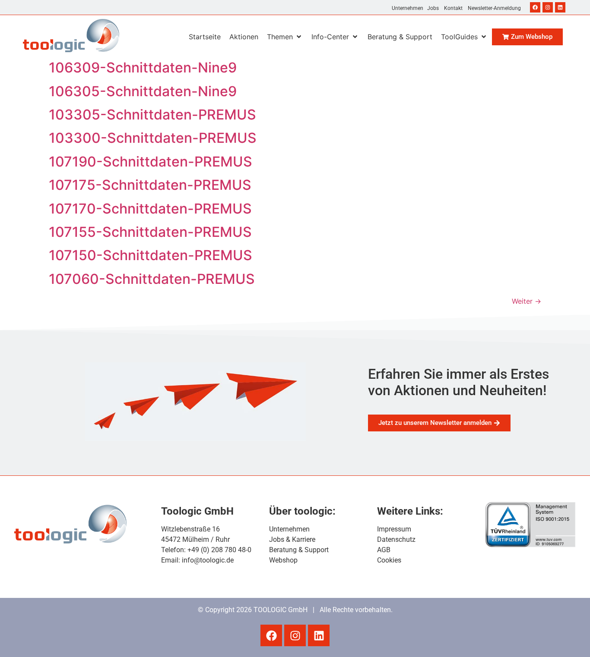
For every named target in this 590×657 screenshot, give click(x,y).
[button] (285, 36)
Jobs (433, 8)
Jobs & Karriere (292, 539)
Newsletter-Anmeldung (494, 8)
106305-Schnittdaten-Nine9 (143, 91)
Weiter (526, 301)
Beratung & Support (299, 550)
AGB (383, 550)
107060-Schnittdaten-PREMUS (152, 278)
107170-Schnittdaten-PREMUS (150, 208)
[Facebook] (535, 7)
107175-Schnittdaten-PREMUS (150, 184)
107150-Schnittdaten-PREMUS (150, 255)
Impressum (394, 529)
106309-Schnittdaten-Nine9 (143, 67)
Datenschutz (396, 539)
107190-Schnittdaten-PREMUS (150, 161)
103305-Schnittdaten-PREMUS (152, 114)
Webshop (283, 560)
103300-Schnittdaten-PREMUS (153, 137)
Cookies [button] (389, 560)
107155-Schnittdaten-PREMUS (150, 231)
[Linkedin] (560, 7)
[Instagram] (547, 7)
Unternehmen (407, 8)
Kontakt (453, 8)
